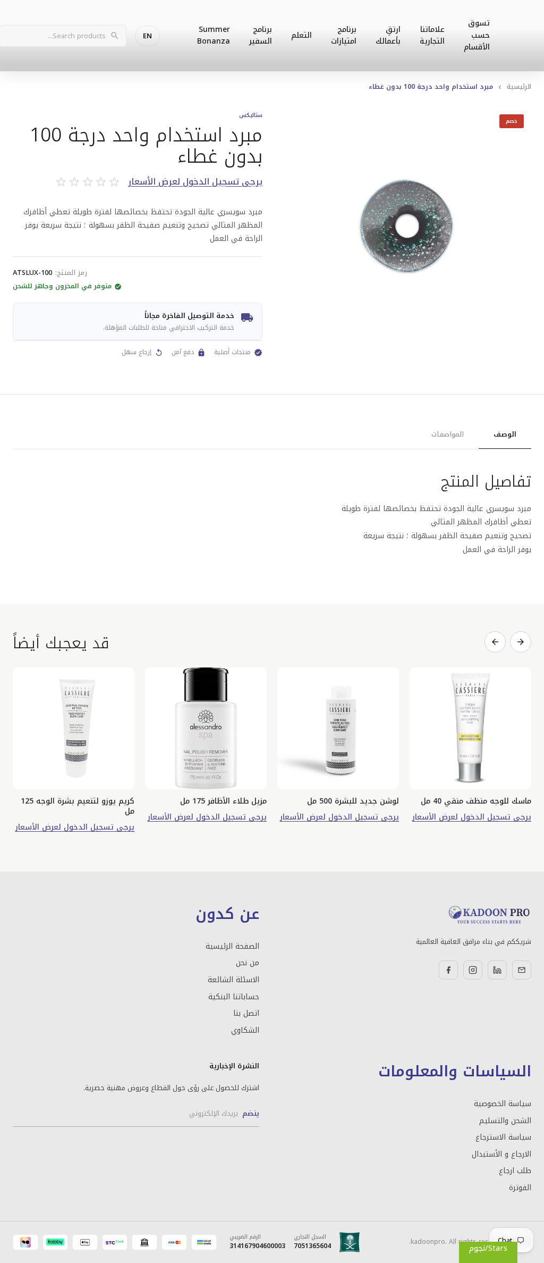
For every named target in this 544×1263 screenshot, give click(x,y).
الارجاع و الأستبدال (501, 1154)
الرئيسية (519, 87)
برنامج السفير (260, 35)
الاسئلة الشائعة (233, 980)
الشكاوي (245, 1030)
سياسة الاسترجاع (503, 1137)
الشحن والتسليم (505, 1121)
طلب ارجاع (515, 1171)
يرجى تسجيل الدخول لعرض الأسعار (195, 182)
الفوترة (520, 1188)
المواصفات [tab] (447, 434)
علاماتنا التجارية (432, 35)
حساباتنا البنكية (233, 997)
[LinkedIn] (497, 970)
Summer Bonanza (213, 35)
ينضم (250, 1113)
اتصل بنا (246, 1013)
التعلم (301, 35)
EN (147, 36)
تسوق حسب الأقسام (477, 35)
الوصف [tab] (505, 434)
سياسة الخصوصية (502, 1104)
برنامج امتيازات (343, 35)
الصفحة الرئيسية (232, 946)
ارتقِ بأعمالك (388, 35)
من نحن (247, 963)
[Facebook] (448, 970)
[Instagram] (472, 970)
